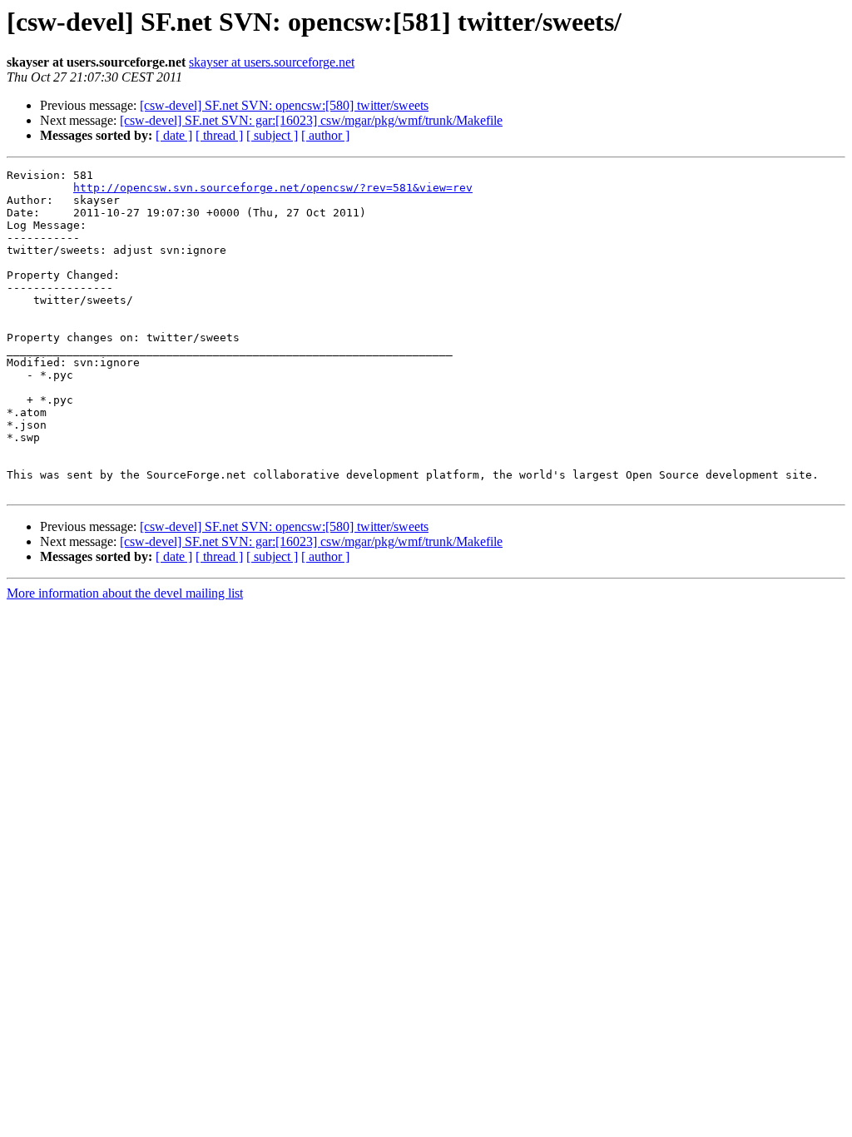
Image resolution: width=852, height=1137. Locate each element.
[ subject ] (272, 135)
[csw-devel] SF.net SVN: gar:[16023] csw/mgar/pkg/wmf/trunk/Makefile (311, 120)
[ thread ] (219, 135)
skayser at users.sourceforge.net (271, 62)
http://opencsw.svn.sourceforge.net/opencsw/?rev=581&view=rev (273, 187)
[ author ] (325, 135)
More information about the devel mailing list (125, 593)
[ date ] (174, 135)
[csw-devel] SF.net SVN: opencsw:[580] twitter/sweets (284, 105)
